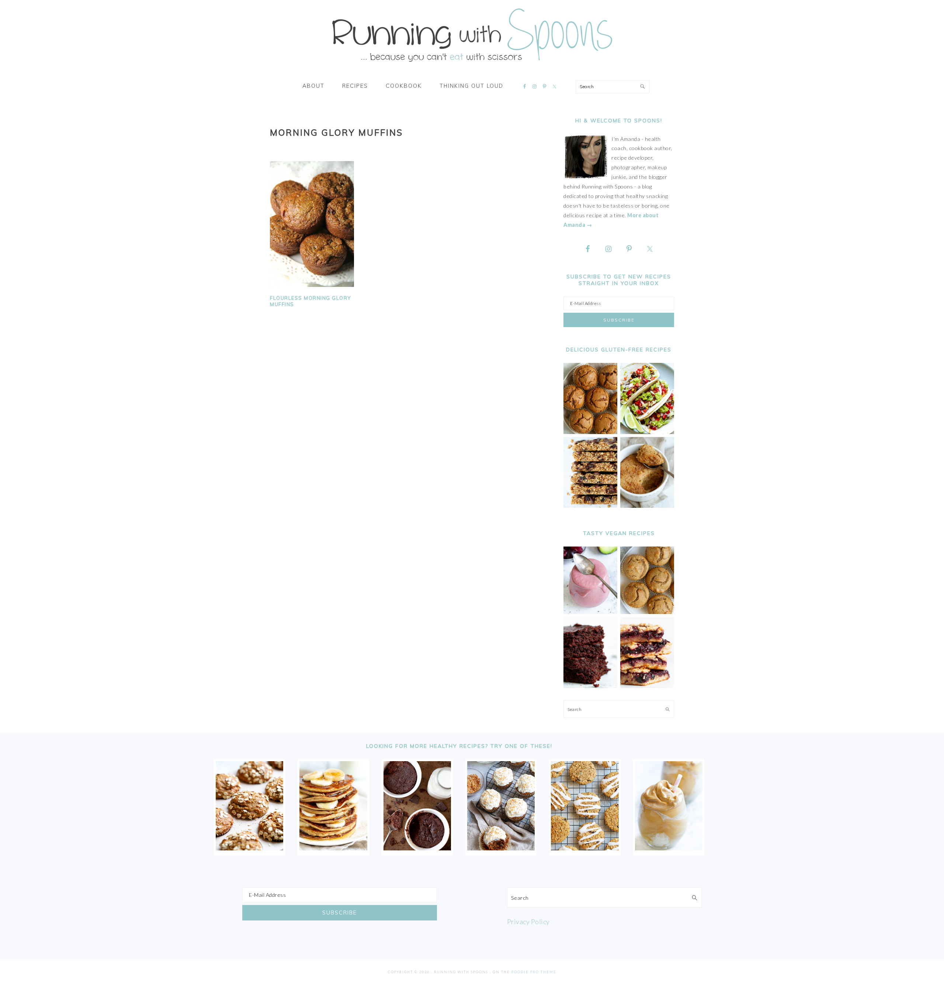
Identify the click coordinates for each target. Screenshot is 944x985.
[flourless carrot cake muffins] (501, 848)
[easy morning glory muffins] (590, 432)
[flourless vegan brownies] (590, 686)
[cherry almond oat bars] (647, 686)
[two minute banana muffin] (647, 506)
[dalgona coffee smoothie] (668, 848)
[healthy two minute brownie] (417, 848)
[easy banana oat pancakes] (333, 848)
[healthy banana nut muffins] (647, 612)
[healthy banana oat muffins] (249, 848)
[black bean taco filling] (647, 432)
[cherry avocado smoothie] (590, 612)
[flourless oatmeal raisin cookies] (584, 848)
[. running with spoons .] (472, 64)
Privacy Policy (528, 922)
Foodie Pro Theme (533, 972)
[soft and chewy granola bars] (590, 506)
